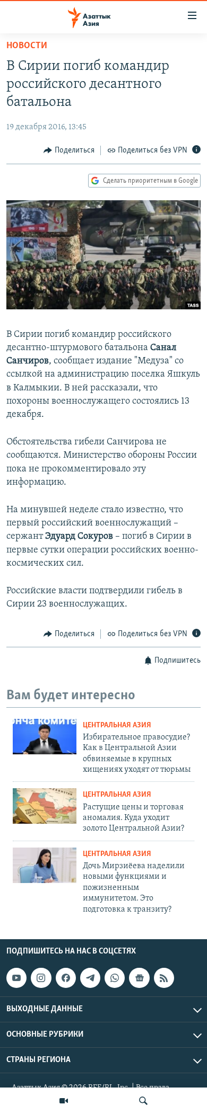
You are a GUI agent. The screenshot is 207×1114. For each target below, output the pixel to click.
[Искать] (143, 1101)
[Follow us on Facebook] (66, 978)
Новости (26, 46)
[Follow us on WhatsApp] (115, 978)
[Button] (69, 150)
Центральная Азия (117, 725)
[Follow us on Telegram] (90, 978)
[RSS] (164, 978)
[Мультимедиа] (64, 1101)
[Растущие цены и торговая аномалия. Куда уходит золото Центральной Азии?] (44, 806)
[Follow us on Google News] (139, 978)
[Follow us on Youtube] (16, 978)
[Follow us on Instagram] (41, 978)
